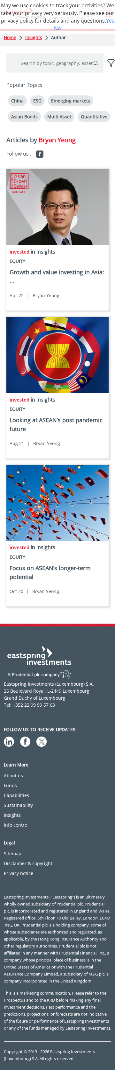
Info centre (15, 825)
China (17, 101)
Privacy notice (18, 873)
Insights (33, 37)
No (57, 28)
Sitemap (12, 853)
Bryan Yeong (46, 295)
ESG (37, 101)
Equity (17, 261)
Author (58, 37)
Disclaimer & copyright (28, 863)
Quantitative (94, 117)
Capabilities (16, 795)
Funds (10, 785)
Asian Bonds (24, 117)
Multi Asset (59, 117)
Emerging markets (70, 101)
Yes (110, 20)
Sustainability (18, 805)
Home (10, 37)
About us (13, 776)
